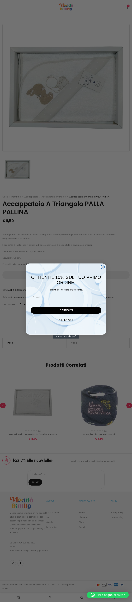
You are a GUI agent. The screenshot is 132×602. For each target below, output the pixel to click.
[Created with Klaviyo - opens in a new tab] (66, 337)
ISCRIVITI (66, 310)
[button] (108, 595)
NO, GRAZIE (66, 320)
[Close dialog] (103, 267)
